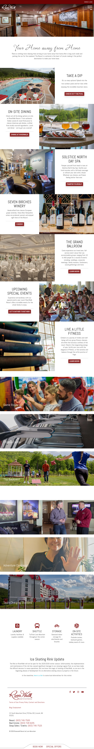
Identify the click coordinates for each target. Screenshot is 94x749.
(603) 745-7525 (35, 725)
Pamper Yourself (74, 184)
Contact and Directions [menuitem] (37, 702)
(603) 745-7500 (23, 720)
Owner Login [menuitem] (88, 2)
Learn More (74, 271)
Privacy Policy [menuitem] (23, 702)
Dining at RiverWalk (19, 135)
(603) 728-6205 (27, 722)
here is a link (38, 675)
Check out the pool (74, 94)
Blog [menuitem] (10, 707)
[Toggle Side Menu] (90, 7)
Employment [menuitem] (17, 707)
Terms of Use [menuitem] (13, 702)
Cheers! (19, 224)
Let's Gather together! (19, 311)
